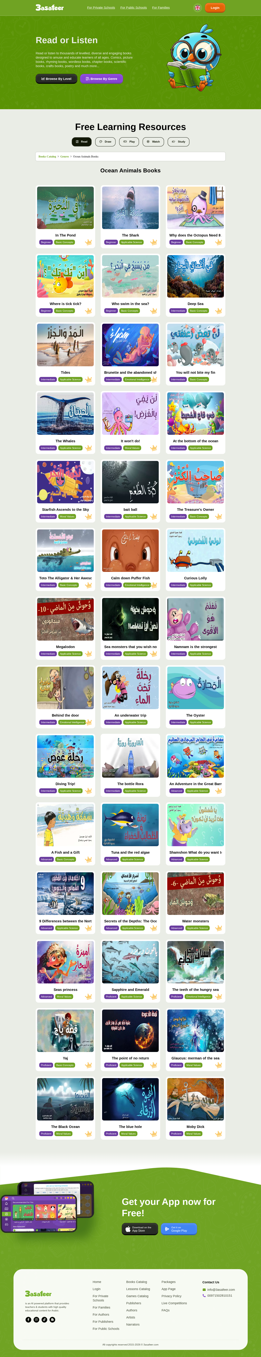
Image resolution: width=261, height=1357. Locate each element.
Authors (131, 1310)
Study (181, 141)
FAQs (166, 1310)
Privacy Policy (171, 1296)
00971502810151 (219, 1295)
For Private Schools (101, 7)
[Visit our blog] (52, 1320)
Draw (108, 141)
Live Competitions (174, 1303)
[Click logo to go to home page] (50, 7)
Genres (64, 156)
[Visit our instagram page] (36, 1320)
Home (97, 1282)
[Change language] (197, 7)
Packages (169, 1282)
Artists (130, 1317)
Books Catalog (47, 156)
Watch (156, 141)
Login (215, 8)
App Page (169, 1289)
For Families (161, 7)
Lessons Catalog (138, 1289)
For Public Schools (133, 7)
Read (84, 141)
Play (132, 141)
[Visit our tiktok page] (44, 1320)
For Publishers (103, 1321)
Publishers (133, 1303)
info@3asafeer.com (221, 1289)
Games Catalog (137, 1296)
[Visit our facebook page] (28, 1320)
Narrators (133, 1324)
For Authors (101, 1314)
